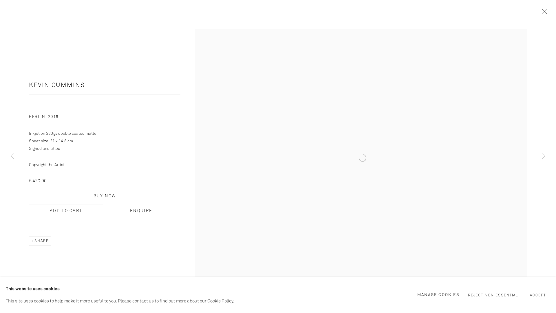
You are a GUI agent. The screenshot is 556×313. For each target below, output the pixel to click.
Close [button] (543, 13)
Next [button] (543, 156)
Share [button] (41, 241)
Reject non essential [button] (493, 295)
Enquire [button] (141, 211)
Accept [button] (538, 295)
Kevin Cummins (57, 85)
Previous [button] (12, 156)
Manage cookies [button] (438, 295)
